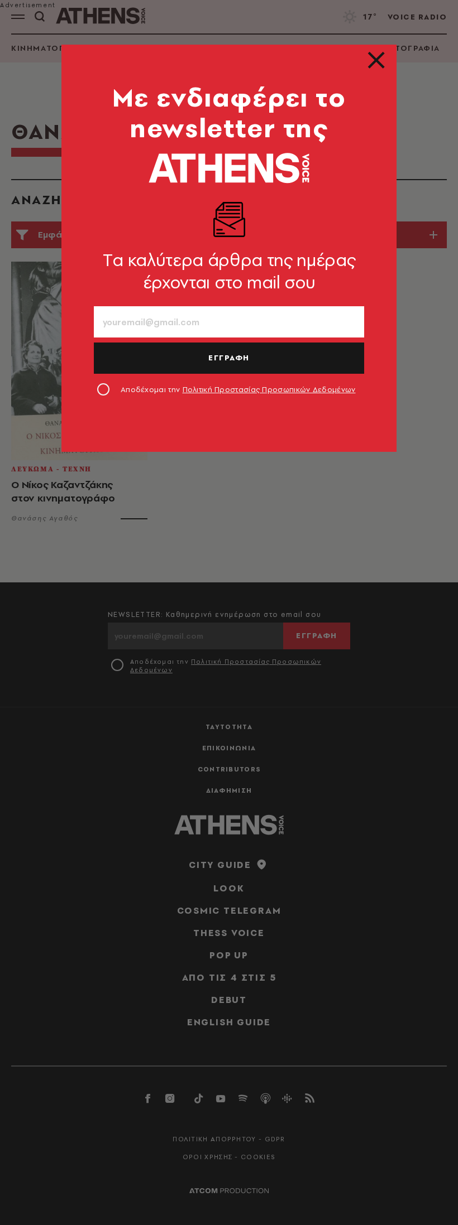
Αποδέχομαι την (238, 389)
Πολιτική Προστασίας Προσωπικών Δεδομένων (269, 389)
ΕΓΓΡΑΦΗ (229, 358)
